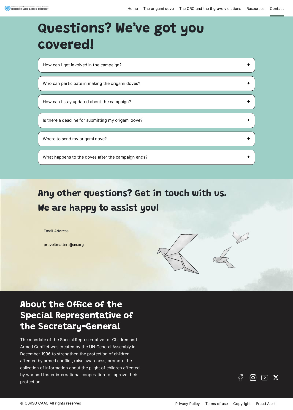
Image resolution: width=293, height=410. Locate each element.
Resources (255, 8)
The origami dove (158, 8)
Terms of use (216, 403)
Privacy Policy (187, 403)
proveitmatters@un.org (64, 244)
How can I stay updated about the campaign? (87, 101)
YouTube (265, 379)
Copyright (242, 403)
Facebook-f (241, 379)
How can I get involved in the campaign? (82, 64)
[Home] (26, 8)
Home (133, 8)
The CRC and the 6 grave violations (210, 8)
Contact (277, 8)
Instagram (253, 379)
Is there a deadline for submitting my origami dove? (92, 120)
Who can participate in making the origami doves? (91, 83)
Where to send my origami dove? (75, 138)
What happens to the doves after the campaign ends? (95, 157)
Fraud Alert (266, 403)
